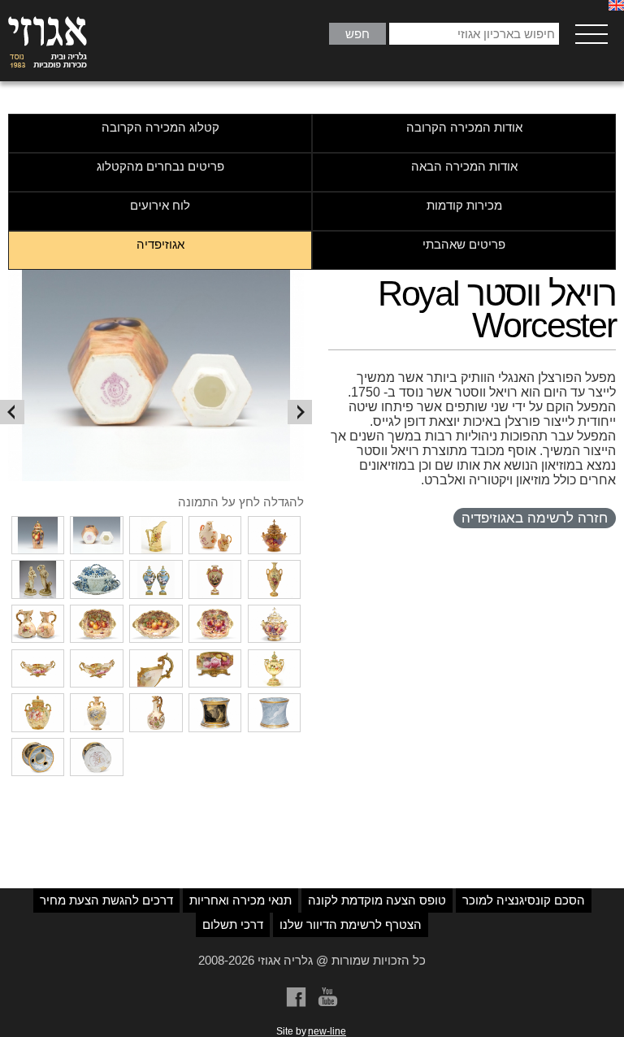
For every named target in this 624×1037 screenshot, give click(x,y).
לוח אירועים (160, 205)
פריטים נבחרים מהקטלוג (160, 166)
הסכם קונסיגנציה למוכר (523, 900)
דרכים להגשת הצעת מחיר (106, 900)
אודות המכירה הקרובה (464, 127)
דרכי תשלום (232, 924)
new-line (327, 1031)
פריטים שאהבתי (463, 244)
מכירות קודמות (464, 205)
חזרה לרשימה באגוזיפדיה (535, 518)
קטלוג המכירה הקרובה (160, 127)
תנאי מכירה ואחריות (240, 900)
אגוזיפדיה (160, 244)
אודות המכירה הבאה (464, 166)
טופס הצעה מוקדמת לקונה (377, 900)
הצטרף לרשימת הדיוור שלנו (351, 924)
